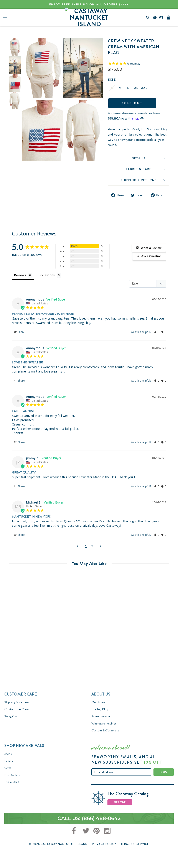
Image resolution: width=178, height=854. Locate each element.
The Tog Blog (99, 709)
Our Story (98, 702)
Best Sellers (12, 774)
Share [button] (21, 332)
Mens (8, 753)
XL (136, 88)
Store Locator (100, 716)
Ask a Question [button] (151, 256)
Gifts (7, 767)
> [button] (101, 546)
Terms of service (135, 844)
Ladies (8, 760)
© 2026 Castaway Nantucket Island (58, 844)
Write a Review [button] (151, 248)
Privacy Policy (104, 844)
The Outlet (11, 781)
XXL (144, 88)
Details (139, 158)
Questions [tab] (47, 275)
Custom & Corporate (105, 730)
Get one (120, 802)
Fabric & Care (138, 169)
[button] (156, 332)
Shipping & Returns (138, 180)
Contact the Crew (16, 709)
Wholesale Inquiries (103, 723)
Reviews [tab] (20, 275)
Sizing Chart (12, 716)
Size (112, 80)
